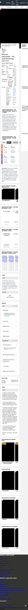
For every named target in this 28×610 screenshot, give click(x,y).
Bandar (4, 519)
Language (22, 3)
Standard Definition (15, 142)
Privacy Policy (3, 606)
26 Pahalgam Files (4, 574)
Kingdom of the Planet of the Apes (15, 92)
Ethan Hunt (6, 224)
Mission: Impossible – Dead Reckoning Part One (8, 463)
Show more (15, 306)
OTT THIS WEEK (17, 2)
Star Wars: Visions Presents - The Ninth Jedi (11, 590)
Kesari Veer (6, 490)
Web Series (13, 2)
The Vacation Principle (5, 599)
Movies (8, 3)
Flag (1, 567)
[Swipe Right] (17, 194)
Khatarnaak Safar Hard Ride (7, 569)
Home (3, 44)
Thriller (8, 74)
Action (8, 76)
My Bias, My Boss (4, 592)
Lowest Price (9, 142)
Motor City (2, 559)
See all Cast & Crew (7, 103)
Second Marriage (4, 594)
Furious (2, 597)
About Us (10, 606)
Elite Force (6, 548)
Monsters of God (4, 584)
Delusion (2, 580)
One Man (2, 565)
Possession (3, 586)
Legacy (2, 582)
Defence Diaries (4, 576)
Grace (17, 224)
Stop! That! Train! (4, 561)
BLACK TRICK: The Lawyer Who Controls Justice (12, 588)
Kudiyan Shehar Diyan (5, 572)
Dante (1, 557)
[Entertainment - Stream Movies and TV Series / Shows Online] (1, 3)
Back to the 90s (4, 563)
